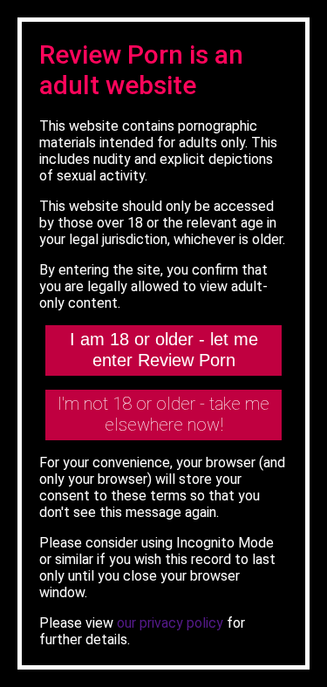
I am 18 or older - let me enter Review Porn (164, 350)
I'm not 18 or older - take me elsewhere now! (163, 414)
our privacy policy (170, 623)
